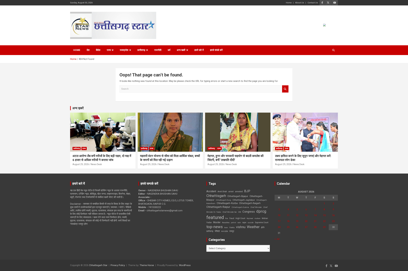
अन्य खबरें (181, 50)
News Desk (96, 164)
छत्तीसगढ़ (209, 231)
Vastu (232, 227)
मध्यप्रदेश (124, 50)
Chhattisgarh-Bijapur (237, 196)
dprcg (261, 211)
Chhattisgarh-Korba (227, 203)
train (226, 227)
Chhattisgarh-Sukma (240, 207)
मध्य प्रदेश (224, 231)
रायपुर (231, 231)
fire (226, 218)
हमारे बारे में (199, 50)
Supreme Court (261, 222)
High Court (240, 218)
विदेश (98, 50)
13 (306, 215)
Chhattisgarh (216, 196)
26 (297, 227)
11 (288, 215)
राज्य (109, 50)
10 (279, 215)
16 (333, 215)
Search (285, 89)
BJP (247, 191)
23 (333, 221)
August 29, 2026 (81, 164)
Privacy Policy (118, 265)
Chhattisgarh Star (98, 265)
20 (306, 221)
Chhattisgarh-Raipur (218, 206)
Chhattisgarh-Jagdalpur (244, 200)
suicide (251, 223)
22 (324, 221)
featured (215, 217)
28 (315, 227)
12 (297, 215)
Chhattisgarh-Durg (223, 200)
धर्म (169, 50)
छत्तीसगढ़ (141, 50)
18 (288, 221)
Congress (248, 211)
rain (239, 222)
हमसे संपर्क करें (216, 50)
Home (288, 2)
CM (239, 212)
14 (315, 215)
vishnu (240, 227)
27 (306, 227)
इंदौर (263, 227)
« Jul (277, 239)
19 (297, 221)
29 (324, 227)
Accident (211, 191)
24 (279, 227)
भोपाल (217, 231)
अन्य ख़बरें (78, 108)
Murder (217, 222)
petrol (233, 223)
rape (244, 222)
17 (279, 221)
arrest (231, 191)
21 (315, 221)
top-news (214, 226)
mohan (257, 218)
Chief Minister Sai (229, 212)
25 (288, 227)
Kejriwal (250, 218)
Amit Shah (222, 191)
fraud (231, 218)
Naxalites (225, 222)
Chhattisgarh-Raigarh (250, 203)
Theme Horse (147, 265)
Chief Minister (256, 207)
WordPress (185, 265)
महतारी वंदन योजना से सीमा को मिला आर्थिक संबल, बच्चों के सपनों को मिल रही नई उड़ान (170, 158)
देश (88, 50)
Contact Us (313, 2)
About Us (299, 2)
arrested (239, 191)
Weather (253, 227)
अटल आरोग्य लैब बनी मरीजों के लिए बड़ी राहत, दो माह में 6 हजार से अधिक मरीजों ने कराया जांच (102, 158)
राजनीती (157, 50)
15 (324, 215)
